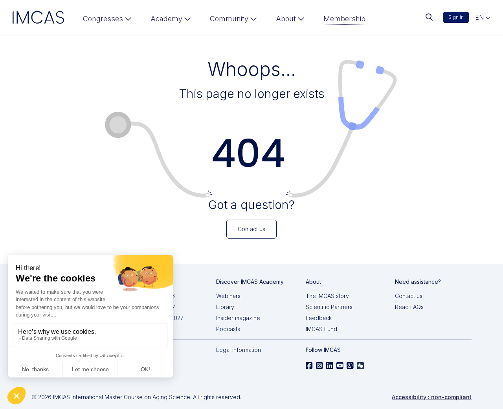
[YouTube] (339, 365)
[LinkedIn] (329, 365)
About (286, 19)
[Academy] (171, 20)
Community (229, 19)
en (480, 17)
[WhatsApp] (350, 365)
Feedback (319, 318)
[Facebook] (309, 365)
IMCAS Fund (321, 329)
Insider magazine (238, 318)
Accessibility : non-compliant (432, 397)
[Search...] (429, 17)
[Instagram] (319, 365)
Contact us (408, 295)
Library (225, 307)
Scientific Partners (329, 307)
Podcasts (228, 329)
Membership (344, 19)
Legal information (238, 349)
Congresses (103, 19)
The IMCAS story (327, 295)
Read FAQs (409, 307)
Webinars (228, 295)
